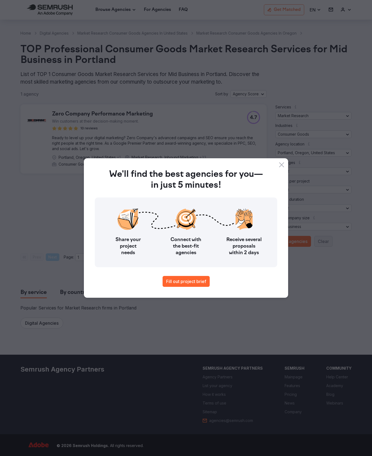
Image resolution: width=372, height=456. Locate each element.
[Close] (281, 164)
